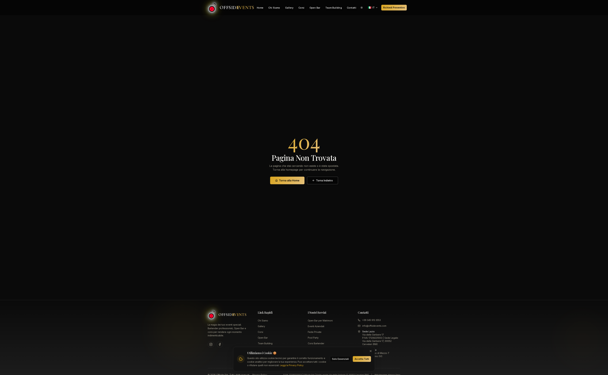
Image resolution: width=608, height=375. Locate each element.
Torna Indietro (324, 180)
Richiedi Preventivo (394, 7)
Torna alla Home (289, 180)
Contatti (351, 7)
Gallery (289, 7)
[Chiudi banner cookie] (370, 351)
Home (260, 7)
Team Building (333, 7)
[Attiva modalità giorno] (361, 7)
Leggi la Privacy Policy (292, 365)
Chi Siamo (274, 7)
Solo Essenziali (340, 359)
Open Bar (315, 7)
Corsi (301, 7)
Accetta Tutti (362, 359)
